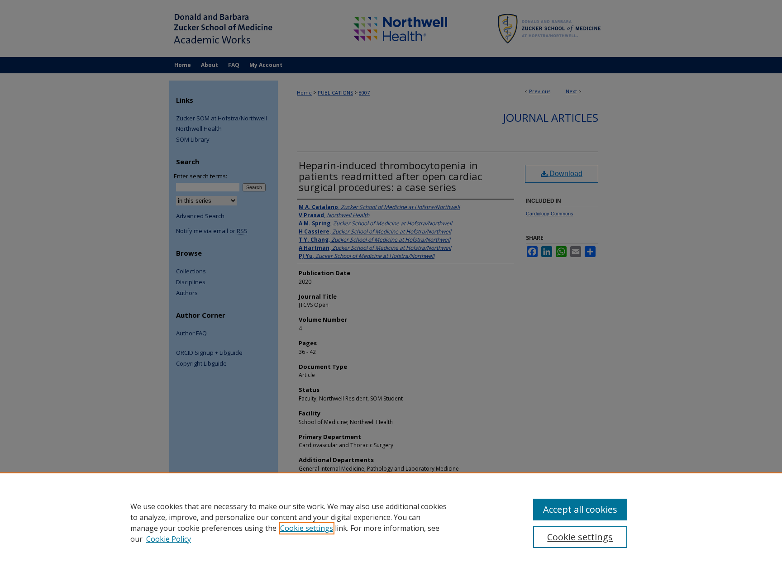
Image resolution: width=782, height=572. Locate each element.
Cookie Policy (168, 539)
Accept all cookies (580, 509)
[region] (391, 522)
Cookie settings (306, 528)
